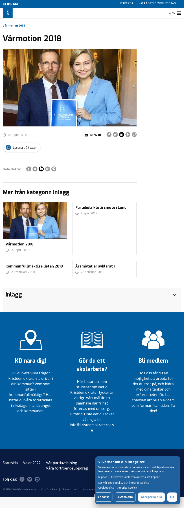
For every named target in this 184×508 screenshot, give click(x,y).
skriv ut (95, 135)
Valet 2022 (32, 462)
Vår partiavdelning (61, 462)
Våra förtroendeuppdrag (157, 3)
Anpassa (103, 497)
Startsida (126, 3)
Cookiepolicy (106, 488)
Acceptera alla (151, 497)
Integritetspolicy (127, 488)
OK (172, 497)
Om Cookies (49, 489)
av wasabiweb (92, 489)
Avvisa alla (125, 497)
